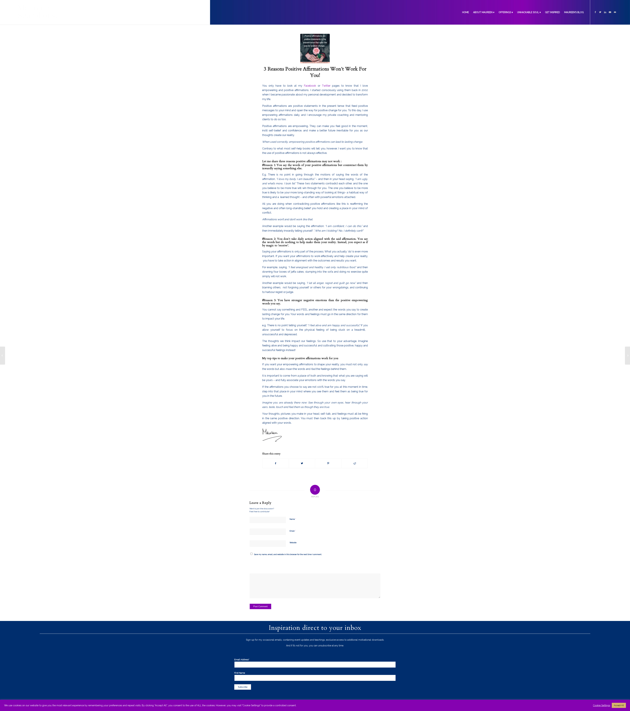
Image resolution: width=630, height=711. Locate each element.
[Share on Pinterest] (328, 463)
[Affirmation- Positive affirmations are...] (315, 48)
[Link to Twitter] (600, 12)
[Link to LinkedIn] (605, 12)
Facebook (311, 85)
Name (293, 519)
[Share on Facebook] (275, 463)
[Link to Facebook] (595, 12)
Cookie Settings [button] (601, 705)
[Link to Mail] (614, 12)
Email (293, 531)
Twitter (326, 85)
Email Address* (242, 659)
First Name (239, 673)
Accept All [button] (619, 705)
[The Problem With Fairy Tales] (2, 356)
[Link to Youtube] (610, 12)
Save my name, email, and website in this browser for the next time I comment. (288, 554)
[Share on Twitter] (302, 463)
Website (293, 543)
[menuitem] (465, 12)
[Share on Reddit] (355, 463)
